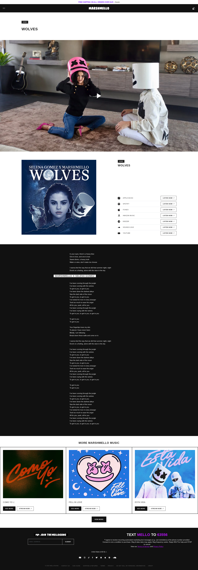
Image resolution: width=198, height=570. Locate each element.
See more (9, 508)
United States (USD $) (98, 552)
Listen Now (168, 198)
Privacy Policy (158, 546)
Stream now (25, 508)
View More (99, 519)
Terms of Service (144, 546)
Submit (68, 542)
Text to (147, 535)
